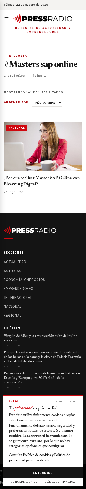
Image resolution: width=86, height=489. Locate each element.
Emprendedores (18, 288)
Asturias (12, 271)
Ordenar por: (17, 102)
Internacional (18, 297)
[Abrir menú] (7, 19)
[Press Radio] (43, 18)
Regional (13, 315)
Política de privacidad (59, 481)
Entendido (43, 472)
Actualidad (15, 262)
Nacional (13, 306)
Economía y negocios (24, 280)
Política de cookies (37, 455)
